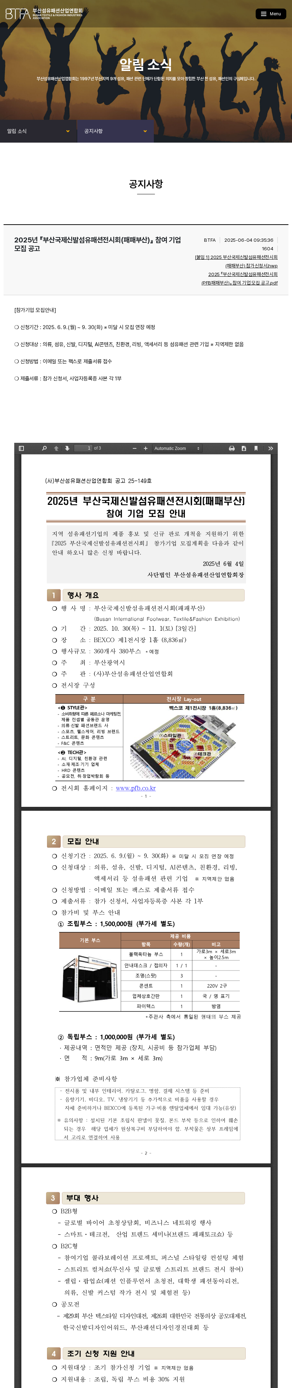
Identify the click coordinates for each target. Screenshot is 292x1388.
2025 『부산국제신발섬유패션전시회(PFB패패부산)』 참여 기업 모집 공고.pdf (240, 278)
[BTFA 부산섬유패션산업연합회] (44, 14)
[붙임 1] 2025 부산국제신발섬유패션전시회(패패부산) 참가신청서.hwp (236, 261)
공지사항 (93, 131)
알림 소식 (17, 131)
